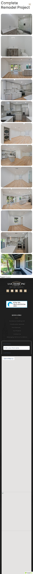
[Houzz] (25, 291)
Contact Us (17, 334)
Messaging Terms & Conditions (17, 337)
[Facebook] (16, 291)
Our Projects (17, 331)
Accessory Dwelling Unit (17, 321)
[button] (29, 4)
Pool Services (16, 327)
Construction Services (17, 324)
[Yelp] (21, 291)
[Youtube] (12, 291)
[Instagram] (7, 291)
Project (8, 277)
